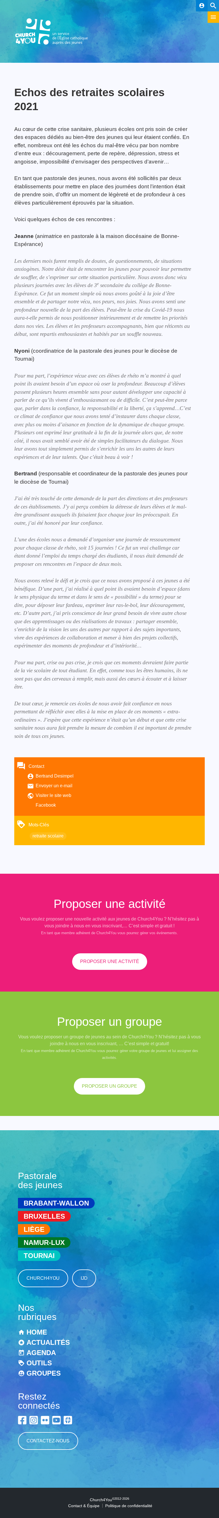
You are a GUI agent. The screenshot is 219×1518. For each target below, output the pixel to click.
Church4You (43, 1278)
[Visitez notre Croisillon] (68, 1420)
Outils (39, 1363)
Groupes (44, 1373)
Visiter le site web (53, 795)
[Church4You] (51, 44)
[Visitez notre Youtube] (56, 1420)
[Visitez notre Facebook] (22, 1420)
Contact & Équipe (84, 1505)
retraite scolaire (48, 835)
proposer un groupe (109, 1086)
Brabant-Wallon (56, 1203)
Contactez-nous (48, 1440)
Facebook (46, 805)
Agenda (41, 1352)
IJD (84, 1278)
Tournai (39, 1255)
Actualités (48, 1342)
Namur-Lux (44, 1242)
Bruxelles (44, 1216)
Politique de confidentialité (128, 1505)
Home (37, 1332)
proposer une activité (109, 961)
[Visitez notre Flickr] (45, 1420)
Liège (34, 1229)
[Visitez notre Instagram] (33, 1420)
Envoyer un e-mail (54, 785)
